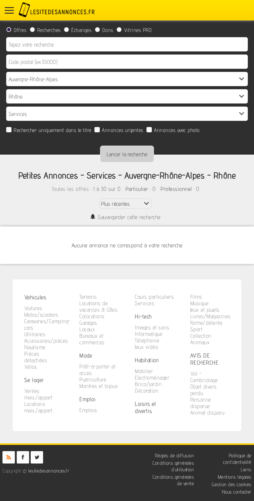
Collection (201, 335)
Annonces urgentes (122, 130)
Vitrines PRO (137, 30)
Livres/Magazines (210, 316)
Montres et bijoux (98, 386)
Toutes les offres (70, 189)
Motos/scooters (41, 314)
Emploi (87, 398)
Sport (196, 329)
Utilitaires (35, 334)
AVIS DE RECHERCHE (204, 359)
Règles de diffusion (174, 456)
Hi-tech (143, 316)
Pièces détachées (35, 356)
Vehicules (35, 297)
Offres (20, 30)
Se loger (34, 379)
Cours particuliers (154, 296)
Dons (107, 30)
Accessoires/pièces (46, 340)
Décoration (146, 390)
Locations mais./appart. (39, 407)
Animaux (200, 342)
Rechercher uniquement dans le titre (52, 130)
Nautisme (35, 347)
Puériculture (92, 379)
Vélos (30, 366)
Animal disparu (207, 412)
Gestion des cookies (232, 484)
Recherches (49, 30)
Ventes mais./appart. (39, 394)
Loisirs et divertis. (145, 407)
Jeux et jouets (205, 309)
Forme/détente (206, 322)
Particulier (136, 189)
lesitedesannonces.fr (48, 471)
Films (196, 296)
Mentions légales (235, 477)
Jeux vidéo (146, 347)
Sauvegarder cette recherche (129, 217)
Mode (85, 355)
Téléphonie (147, 340)
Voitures (33, 308)
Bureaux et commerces (92, 338)
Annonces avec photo (177, 130)
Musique (199, 303)
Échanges (81, 30)
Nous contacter (237, 492)
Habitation (147, 359)
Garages (88, 322)
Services (144, 303)
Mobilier (144, 371)
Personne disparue (200, 402)
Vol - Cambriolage (204, 376)
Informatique (148, 334)
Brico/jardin (148, 384)
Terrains (88, 296)
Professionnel (176, 189)
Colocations (92, 316)
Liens (246, 469)
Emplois (88, 410)
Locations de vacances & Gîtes (98, 306)
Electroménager (152, 377)
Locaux (87, 329)
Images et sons (152, 327)
